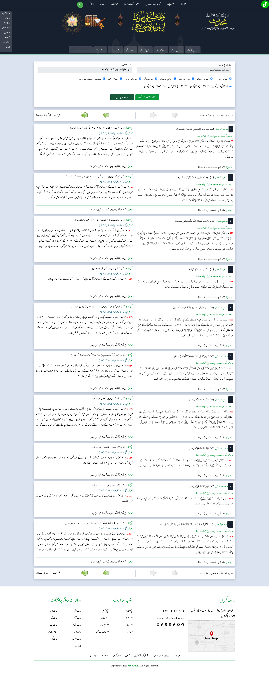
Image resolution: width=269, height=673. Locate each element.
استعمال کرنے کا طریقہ (131, 4)
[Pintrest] (166, 625)
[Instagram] (170, 625)
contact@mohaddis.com (170, 618)
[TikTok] (162, 625)
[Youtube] (178, 625)
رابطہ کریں (90, 4)
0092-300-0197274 (173, 611)
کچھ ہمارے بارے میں (152, 4)
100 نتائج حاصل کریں (152, 87)
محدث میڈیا (7, 33)
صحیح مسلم (176, 49)
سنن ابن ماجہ (115, 49)
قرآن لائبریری (6, 38)
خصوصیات (170, 4)
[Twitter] (174, 625)
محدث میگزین (6, 28)
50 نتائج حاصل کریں (175, 87)
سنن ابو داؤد (161, 49)
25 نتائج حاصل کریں (198, 87)
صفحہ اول (183, 4)
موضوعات (114, 4)
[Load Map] (211, 635)
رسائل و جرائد (6, 42)
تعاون (102, 4)
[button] (80, 5)
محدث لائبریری (6, 13)
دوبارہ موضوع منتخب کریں (147, 97)
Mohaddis (133, 665)
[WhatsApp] (158, 625)
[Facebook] (182, 625)
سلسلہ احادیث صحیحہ (80, 49)
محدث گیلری (53, 639)
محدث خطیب (76, 639)
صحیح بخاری (192, 49)
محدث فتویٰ (7, 18)
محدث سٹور (77, 611)
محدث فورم (7, 23)
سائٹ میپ (92, 656)
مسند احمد (100, 49)
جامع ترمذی (145, 49)
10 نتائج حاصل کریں (220, 87)
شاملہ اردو (7, 47)
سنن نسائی (130, 49)
